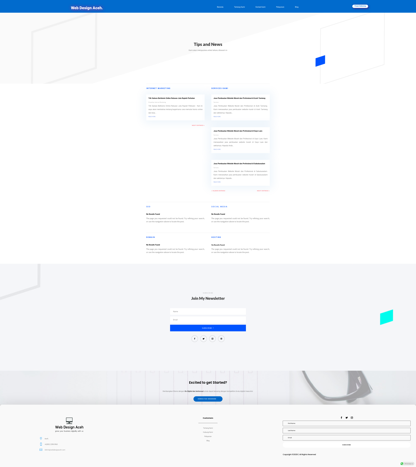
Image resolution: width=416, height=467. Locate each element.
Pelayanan (280, 7)
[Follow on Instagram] (212, 338)
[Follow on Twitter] (203, 338)
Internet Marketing (160, 102)
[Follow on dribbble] (221, 338)
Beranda (220, 7)
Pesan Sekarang (360, 6)
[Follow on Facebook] (194, 338)
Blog (296, 7)
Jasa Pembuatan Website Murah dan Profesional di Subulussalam (239, 164)
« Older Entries (218, 191)
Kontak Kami (260, 7)
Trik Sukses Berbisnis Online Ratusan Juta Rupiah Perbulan (171, 98)
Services (216, 102)
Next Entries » (198, 125)
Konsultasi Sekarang (207, 399)
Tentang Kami (239, 7)
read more (151, 116)
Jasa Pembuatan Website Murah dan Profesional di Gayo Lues (238, 131)
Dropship (151, 102)
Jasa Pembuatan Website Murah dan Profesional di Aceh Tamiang (239, 98)
